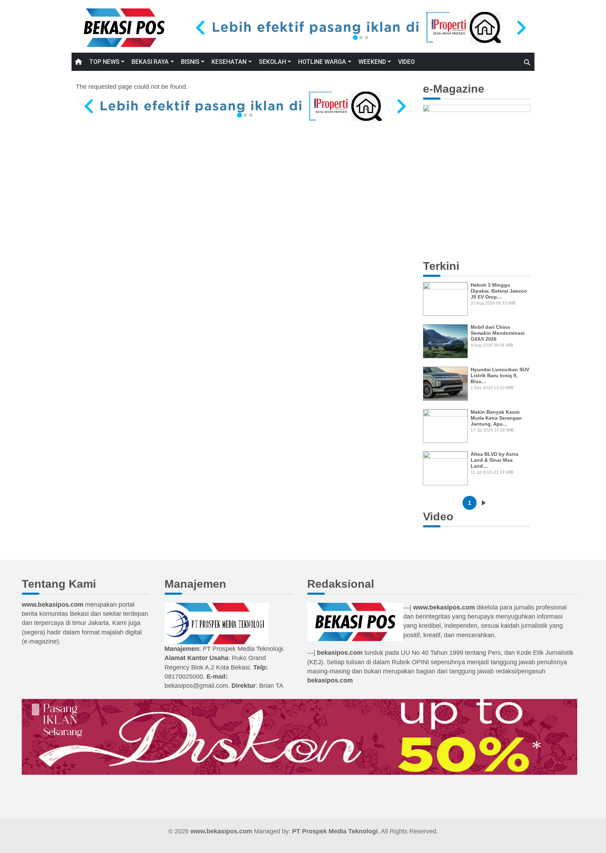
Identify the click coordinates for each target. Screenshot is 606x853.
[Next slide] (520, 27)
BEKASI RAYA (150, 61)
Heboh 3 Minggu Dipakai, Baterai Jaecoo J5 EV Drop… (499, 291)
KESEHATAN (229, 61)
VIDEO (406, 61)
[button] (431, 174)
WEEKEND (372, 61)
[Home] (124, 27)
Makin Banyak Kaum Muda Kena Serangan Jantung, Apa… (496, 418)
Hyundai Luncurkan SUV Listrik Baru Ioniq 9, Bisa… (500, 375)
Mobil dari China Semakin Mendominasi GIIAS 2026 (498, 333)
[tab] (355, 37)
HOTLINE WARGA (322, 61)
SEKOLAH (272, 61)
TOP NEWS (104, 61)
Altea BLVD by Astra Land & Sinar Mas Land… (494, 460)
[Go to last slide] (201, 27)
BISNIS (190, 61)
